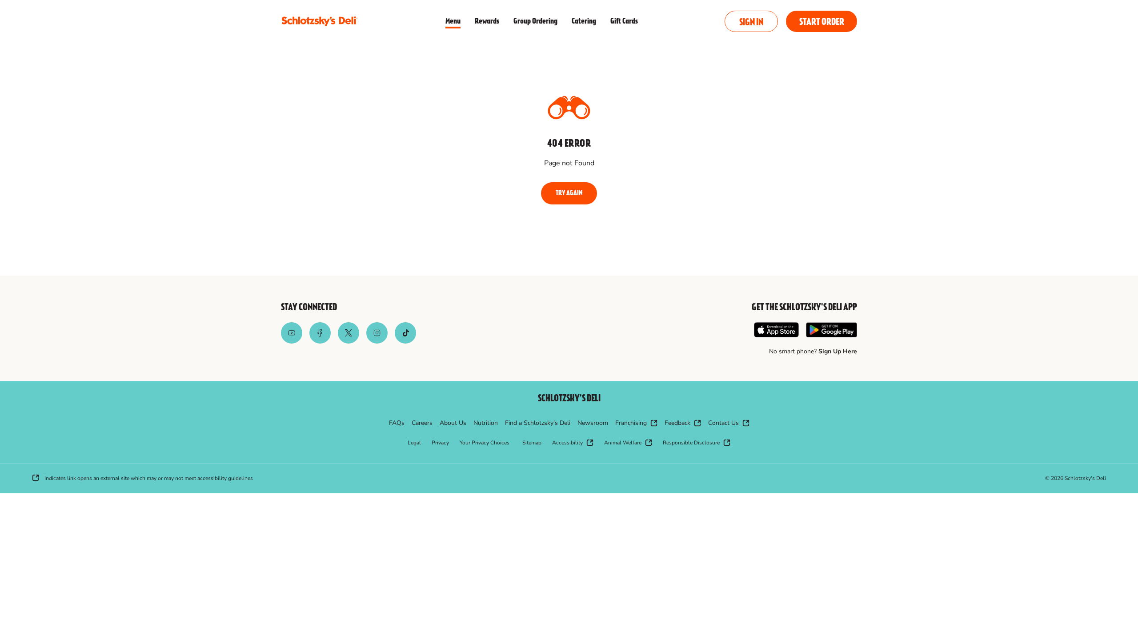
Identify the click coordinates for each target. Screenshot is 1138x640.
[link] (319, 21)
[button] (751, 21)
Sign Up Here (837, 351)
